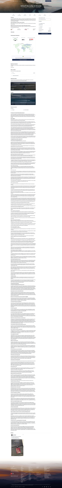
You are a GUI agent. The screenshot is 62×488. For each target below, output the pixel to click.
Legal (30, 15)
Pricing (30, 468)
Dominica (22, 474)
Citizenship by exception (47, 474)
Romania (30, 478)
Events (22, 469)
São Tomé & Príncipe (23, 478)
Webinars (22, 470)
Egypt (21, 475)
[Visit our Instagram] (48, 486)
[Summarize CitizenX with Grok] (15, 476)
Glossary (45, 469)
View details (40, 21)
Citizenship (19, 15)
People (35, 15)
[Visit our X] (42, 486)
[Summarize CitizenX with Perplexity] (12, 476)
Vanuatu (22, 482)
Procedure (50, 15)
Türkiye (22, 481)
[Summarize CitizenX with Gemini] (17, 476)
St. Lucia (22, 480)
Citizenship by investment (47, 475)
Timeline (45, 15)
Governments (30, 470)
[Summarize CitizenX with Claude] (14, 476)
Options (39, 15)
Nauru (21, 477)
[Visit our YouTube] (44, 486)
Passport (25, 15)
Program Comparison (47, 470)
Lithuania (30, 477)
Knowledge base (31, 469)
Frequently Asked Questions (46, 468)
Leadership (22, 468)
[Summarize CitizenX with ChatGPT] (11, 476)
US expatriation (38, 474)
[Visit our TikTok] (50, 486)
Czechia (30, 475)
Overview (13, 15)
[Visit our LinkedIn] (46, 486)
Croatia (30, 474)
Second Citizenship (46, 477)
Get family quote (41, 24)
